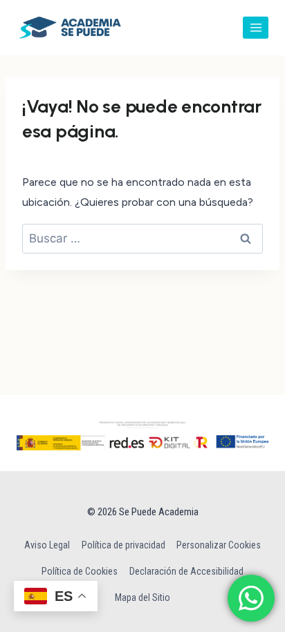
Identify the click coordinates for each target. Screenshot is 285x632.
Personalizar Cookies (218, 544)
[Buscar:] (142, 238)
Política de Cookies (80, 571)
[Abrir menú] (255, 27)
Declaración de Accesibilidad (186, 571)
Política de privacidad (123, 544)
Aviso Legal (47, 544)
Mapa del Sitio (142, 597)
